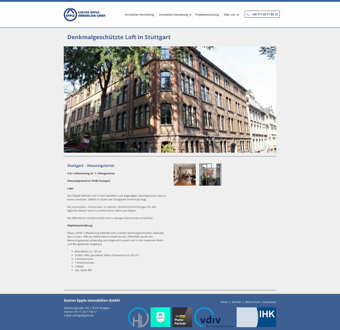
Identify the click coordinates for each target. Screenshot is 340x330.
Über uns (229, 14)
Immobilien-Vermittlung (139, 14)
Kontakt (236, 302)
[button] (262, 14)
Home (224, 302)
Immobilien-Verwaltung (173, 14)
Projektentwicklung (207, 14)
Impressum (269, 302)
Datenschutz (252, 302)
